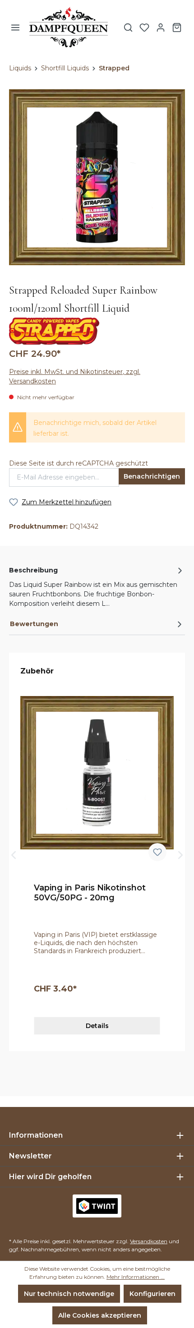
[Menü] (15, 27)
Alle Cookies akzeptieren (99, 1315)
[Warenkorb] (177, 27)
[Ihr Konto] (160, 27)
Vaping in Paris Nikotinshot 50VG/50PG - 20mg (90, 893)
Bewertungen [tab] (34, 624)
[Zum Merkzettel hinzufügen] (157, 852)
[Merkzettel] (144, 27)
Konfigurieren (152, 1294)
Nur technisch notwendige (69, 1294)
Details (97, 1026)
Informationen (36, 1135)
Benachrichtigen (152, 476)
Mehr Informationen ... (135, 1276)
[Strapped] (54, 331)
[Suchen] (128, 27)
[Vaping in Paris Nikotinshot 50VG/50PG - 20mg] (97, 772)
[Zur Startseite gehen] (68, 27)
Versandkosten (148, 1241)
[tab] (97, 586)
